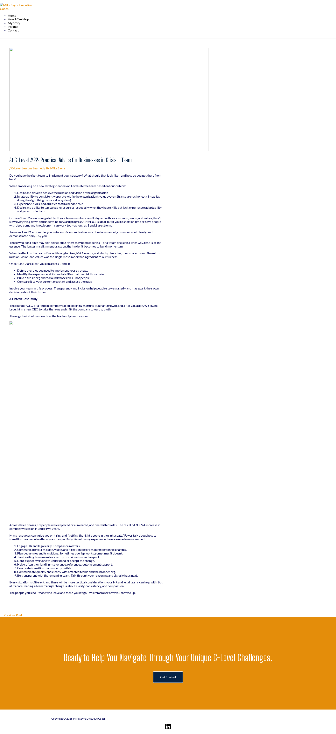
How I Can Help (18, 19)
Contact (13, 30)
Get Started (168, 677)
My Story (14, 23)
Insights (13, 26)
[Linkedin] (168, 728)
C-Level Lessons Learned (27, 168)
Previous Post (11, 615)
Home (12, 15)
